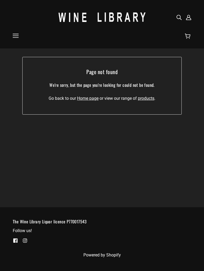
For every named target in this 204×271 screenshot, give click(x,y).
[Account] (188, 17)
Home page (88, 98)
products (146, 98)
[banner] (102, 16)
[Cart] (188, 36)
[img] (179, 17)
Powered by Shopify (102, 255)
